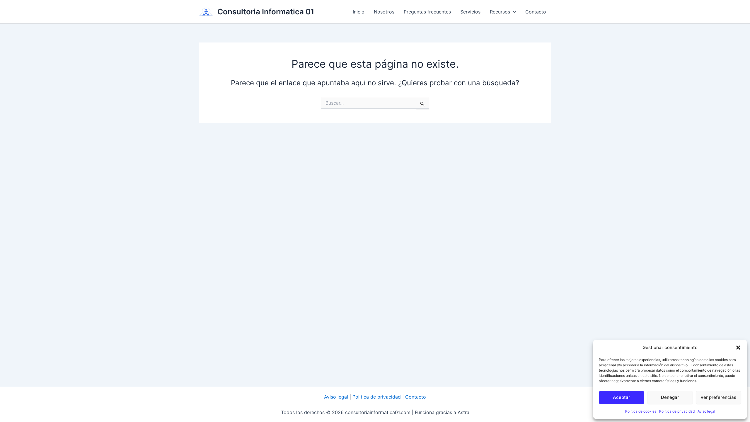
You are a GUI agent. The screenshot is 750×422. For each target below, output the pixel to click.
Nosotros (384, 12)
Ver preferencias (718, 397)
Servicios (470, 12)
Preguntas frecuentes (427, 12)
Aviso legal (706, 411)
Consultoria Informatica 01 (265, 11)
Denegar (670, 397)
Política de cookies (640, 411)
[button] (738, 347)
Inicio (358, 12)
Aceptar (621, 397)
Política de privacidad (677, 411)
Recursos (500, 12)
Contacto (535, 12)
